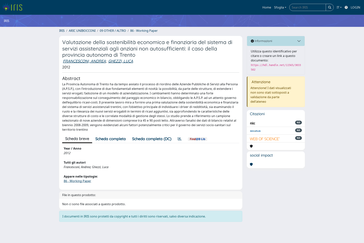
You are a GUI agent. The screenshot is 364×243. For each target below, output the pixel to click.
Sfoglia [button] (279, 7)
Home (266, 7)
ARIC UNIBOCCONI (82, 31)
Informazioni (263, 41)
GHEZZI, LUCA (120, 61)
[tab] (180, 139)
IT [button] (338, 7)
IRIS (62, 31)
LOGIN (355, 7)
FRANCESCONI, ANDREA (84, 61)
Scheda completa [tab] (110, 138)
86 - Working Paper (144, 31)
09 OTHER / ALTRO (113, 31)
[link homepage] (13, 7)
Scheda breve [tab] (77, 138)
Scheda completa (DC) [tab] (151, 138)
